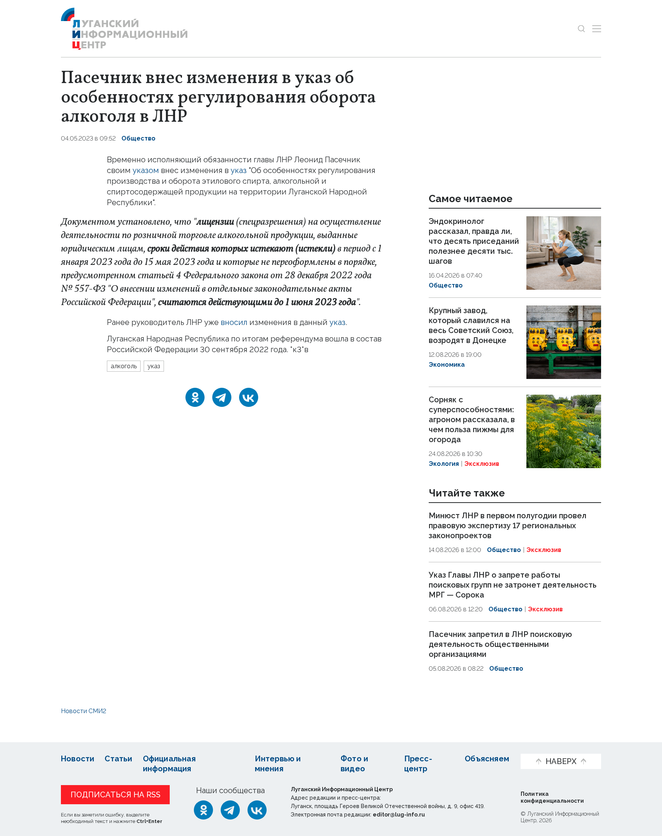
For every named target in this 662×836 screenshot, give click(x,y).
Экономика (447, 364)
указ (239, 170)
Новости (77, 758)
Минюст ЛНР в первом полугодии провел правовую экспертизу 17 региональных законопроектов (508, 525)
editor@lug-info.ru (399, 815)
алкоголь (124, 366)
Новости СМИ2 (83, 711)
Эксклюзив (481, 463)
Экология (444, 463)
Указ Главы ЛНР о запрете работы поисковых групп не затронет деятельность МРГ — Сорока (512, 584)
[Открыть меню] (596, 28)
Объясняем (487, 758)
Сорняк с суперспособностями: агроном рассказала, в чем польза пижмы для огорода (472, 419)
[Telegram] (221, 397)
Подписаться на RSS (115, 794)
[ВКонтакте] (248, 397)
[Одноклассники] (195, 397)
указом (146, 170)
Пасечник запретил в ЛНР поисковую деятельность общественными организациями (500, 644)
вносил (234, 322)
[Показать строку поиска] (581, 28)
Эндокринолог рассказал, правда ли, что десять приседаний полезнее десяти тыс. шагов (474, 241)
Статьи (118, 758)
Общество (138, 138)
